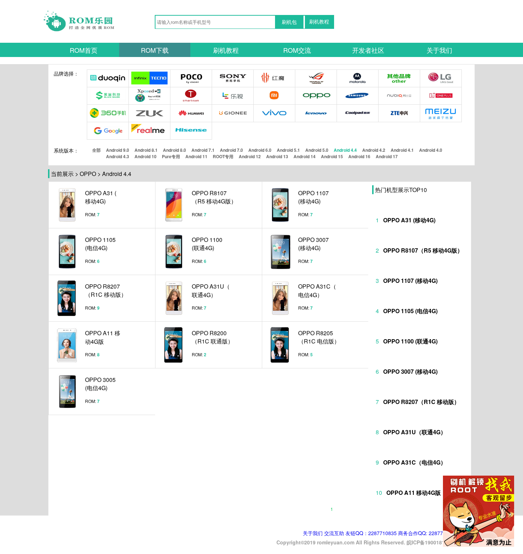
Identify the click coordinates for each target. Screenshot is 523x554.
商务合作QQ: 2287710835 (427, 533)
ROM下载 (155, 50)
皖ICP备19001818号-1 (432, 542)
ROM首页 (83, 50)
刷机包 (289, 22)
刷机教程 (319, 22)
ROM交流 (297, 50)
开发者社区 (368, 50)
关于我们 (439, 50)
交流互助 (334, 533)
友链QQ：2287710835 (371, 533)
